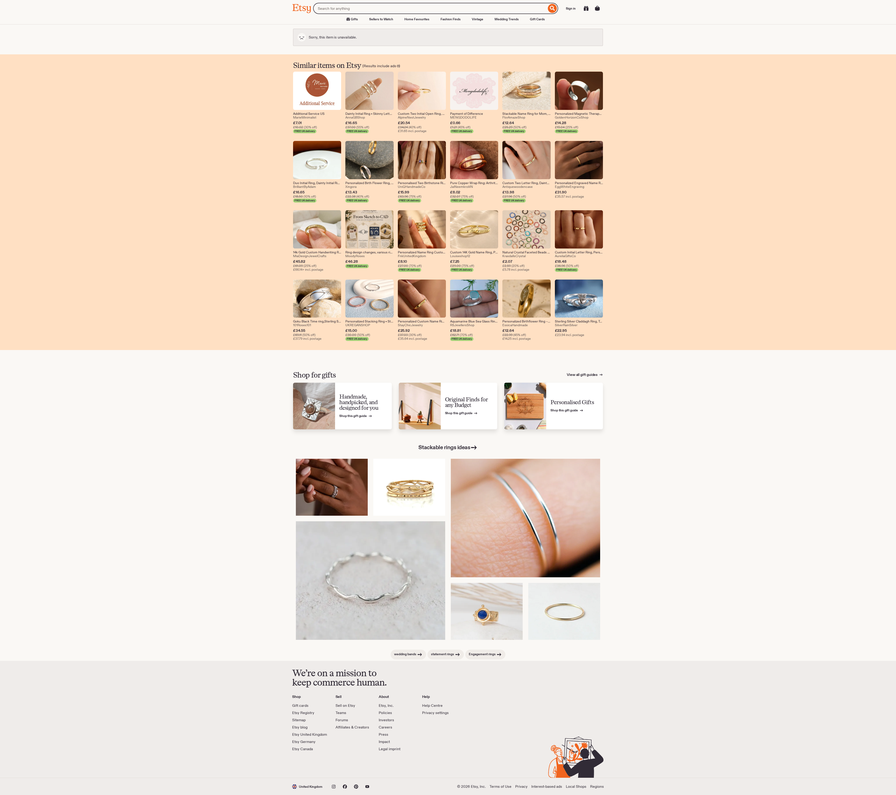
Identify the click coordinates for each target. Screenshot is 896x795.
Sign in (571, 8)
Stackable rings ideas (444, 447)
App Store (308, 764)
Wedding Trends (506, 19)
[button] (307, 786)
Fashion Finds (451, 19)
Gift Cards (537, 19)
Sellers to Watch (381, 19)
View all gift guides (582, 374)
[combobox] (430, 8)
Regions (597, 786)
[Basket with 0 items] (597, 8)
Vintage (477, 19)
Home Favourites (416, 19)
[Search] (552, 8)
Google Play (343, 764)
